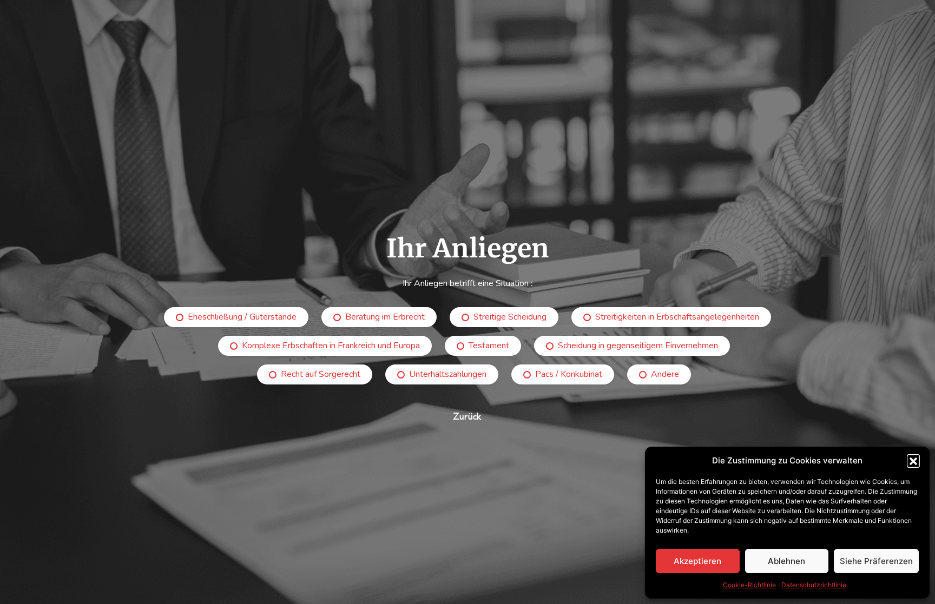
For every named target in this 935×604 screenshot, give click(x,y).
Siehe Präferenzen (876, 561)
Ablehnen (786, 561)
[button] (913, 460)
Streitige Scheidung (509, 317)
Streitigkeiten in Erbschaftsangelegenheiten (677, 317)
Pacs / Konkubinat (568, 374)
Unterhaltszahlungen (447, 374)
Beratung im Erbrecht (385, 317)
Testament (489, 345)
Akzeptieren (697, 561)
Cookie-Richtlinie (749, 585)
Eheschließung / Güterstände (242, 317)
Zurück (467, 416)
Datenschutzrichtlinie (813, 585)
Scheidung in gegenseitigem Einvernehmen (638, 345)
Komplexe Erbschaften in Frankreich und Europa (331, 345)
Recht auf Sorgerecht (320, 374)
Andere (665, 374)
